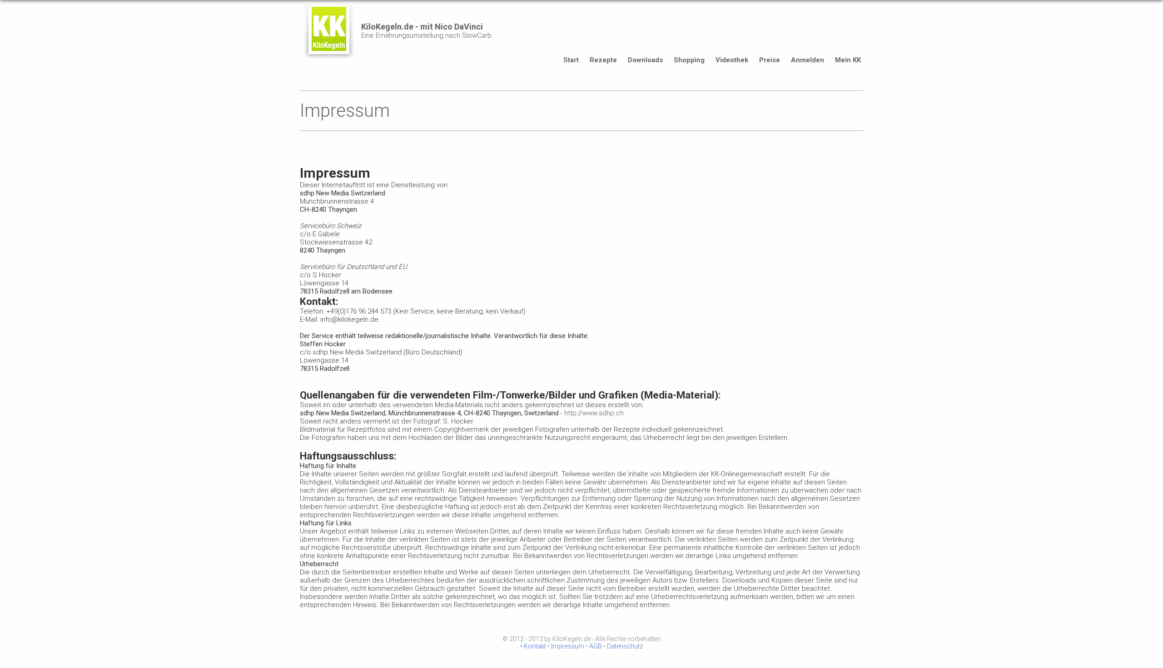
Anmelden (807, 60)
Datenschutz (625, 646)
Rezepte (603, 60)
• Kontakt (533, 646)
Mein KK (848, 60)
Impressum (567, 646)
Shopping (689, 60)
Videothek (732, 60)
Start (571, 60)
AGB (595, 646)
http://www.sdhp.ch (594, 413)
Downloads (645, 60)
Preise (769, 60)
